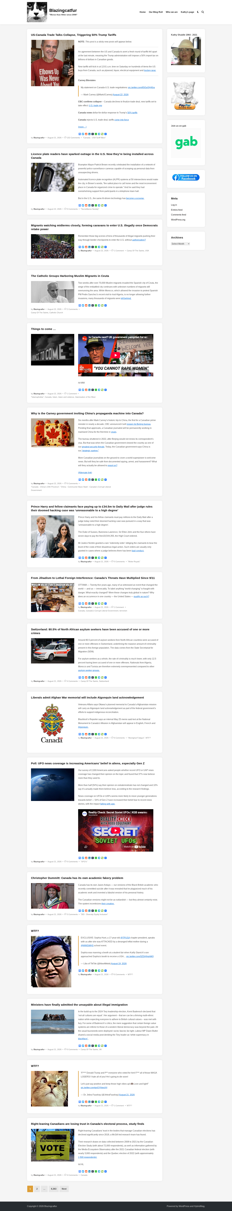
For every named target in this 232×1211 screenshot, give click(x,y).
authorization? (139, 240)
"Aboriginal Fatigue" (136, 738)
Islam (55, 397)
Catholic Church (56, 312)
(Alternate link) (85, 472)
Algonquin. (83, 727)
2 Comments (72, 309)
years (113, 432)
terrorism (123, 611)
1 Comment (119, 251)
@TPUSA (125, 938)
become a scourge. (135, 198)
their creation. (108, 903)
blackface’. (83, 1039)
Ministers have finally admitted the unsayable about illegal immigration (79, 1004)
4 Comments (72, 681)
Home (143, 12)
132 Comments (73, 138)
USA (147, 251)
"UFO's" (84, 861)
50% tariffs (132, 112)
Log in (174, 205)
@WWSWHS (87, 945)
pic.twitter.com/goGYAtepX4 (94, 1087)
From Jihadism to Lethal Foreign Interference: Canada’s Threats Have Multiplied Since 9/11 (93, 577)
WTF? (148, 738)
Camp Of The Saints (135, 251)
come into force (121, 120)
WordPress (184, 1206)
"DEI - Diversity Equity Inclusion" (94, 914)
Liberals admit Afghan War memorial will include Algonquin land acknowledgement (87, 697)
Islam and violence (66, 397)
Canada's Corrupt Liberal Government (102, 611)
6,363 (53, 1189)
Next (64, 1189)
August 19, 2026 (119, 963)
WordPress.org (178, 220)
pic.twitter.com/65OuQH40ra (141, 87)
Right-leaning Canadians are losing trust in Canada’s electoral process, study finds (87, 1123)
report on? (112, 465)
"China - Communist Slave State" (74, 487)
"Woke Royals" (134, 561)
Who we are (172, 12)
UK (100, 1049)
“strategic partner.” (90, 450)
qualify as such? (141, 596)
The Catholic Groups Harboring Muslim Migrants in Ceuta (70, 275)
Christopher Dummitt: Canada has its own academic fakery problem (77, 877)
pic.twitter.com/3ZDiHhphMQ (140, 956)
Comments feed (178, 215)
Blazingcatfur (63, 10)
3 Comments (72, 914)
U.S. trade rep (95, 105)
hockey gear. (150, 70)
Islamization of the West (85, 397)
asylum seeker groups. (89, 670)
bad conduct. (138, 551)
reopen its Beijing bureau (139, 424)
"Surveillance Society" (90, 209)
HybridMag (199, 1206)
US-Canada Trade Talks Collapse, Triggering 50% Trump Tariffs (73, 34)
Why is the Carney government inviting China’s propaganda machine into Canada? (87, 413)
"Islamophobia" (37, 397)
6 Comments (119, 738)
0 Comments (72, 209)
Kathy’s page (187, 12)
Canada (48, 397)
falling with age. (107, 804)
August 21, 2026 (127, 1095)
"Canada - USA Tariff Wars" (94, 138)
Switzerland (104, 681)
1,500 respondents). (87, 1157)
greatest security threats (93, 447)
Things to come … (43, 328)
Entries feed (176, 210)
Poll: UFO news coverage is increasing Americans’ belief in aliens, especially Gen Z (88, 763)
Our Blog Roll (156, 12)
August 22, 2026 (120, 94)
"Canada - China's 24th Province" (45, 487)
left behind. (126, 298)
